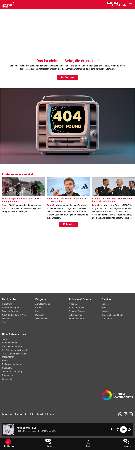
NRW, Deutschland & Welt (14, 315)
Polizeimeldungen (10, 307)
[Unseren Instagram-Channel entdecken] (131, 414)
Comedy (39, 307)
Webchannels (41, 318)
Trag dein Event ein (77, 311)
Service (105, 304)
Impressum (7, 379)
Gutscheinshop (76, 315)
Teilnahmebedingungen (13, 371)
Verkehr (105, 311)
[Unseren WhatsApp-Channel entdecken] (120, 414)
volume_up (111, 429)
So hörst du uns (9, 342)
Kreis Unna (7, 304)
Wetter (105, 307)
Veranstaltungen (76, 307)
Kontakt (5, 360)
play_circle (123, 429)
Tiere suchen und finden (113, 315)
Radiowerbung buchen (12, 364)
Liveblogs (6, 318)
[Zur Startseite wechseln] (8, 4)
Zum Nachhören (42, 304)
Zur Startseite (67, 77)
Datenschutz (8, 375)
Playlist (38, 311)
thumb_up (129, 429)
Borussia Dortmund (11, 311)
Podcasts (39, 315)
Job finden (107, 318)
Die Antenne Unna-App (12, 346)
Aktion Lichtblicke (77, 318)
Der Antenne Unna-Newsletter (15, 350)
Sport (4, 322)
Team (4, 339)
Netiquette (7, 368)
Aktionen (73, 304)
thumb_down (117, 429)
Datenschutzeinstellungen (42, 414)
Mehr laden (68, 224)
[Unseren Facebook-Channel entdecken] (125, 414)
